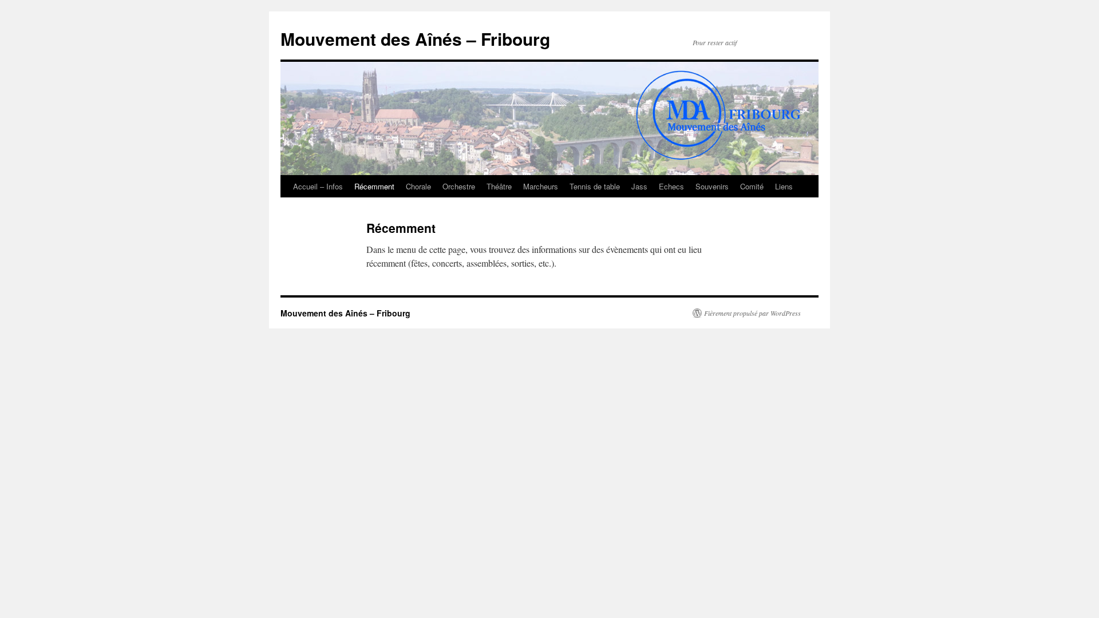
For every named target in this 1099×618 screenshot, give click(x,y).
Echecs (671, 186)
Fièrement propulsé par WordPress (752, 313)
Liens (784, 186)
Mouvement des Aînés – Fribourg (415, 38)
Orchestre (458, 186)
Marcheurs (540, 186)
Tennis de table (595, 186)
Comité (752, 186)
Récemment (374, 186)
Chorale (418, 186)
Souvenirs (712, 186)
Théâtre (499, 186)
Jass (639, 186)
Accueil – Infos (318, 186)
